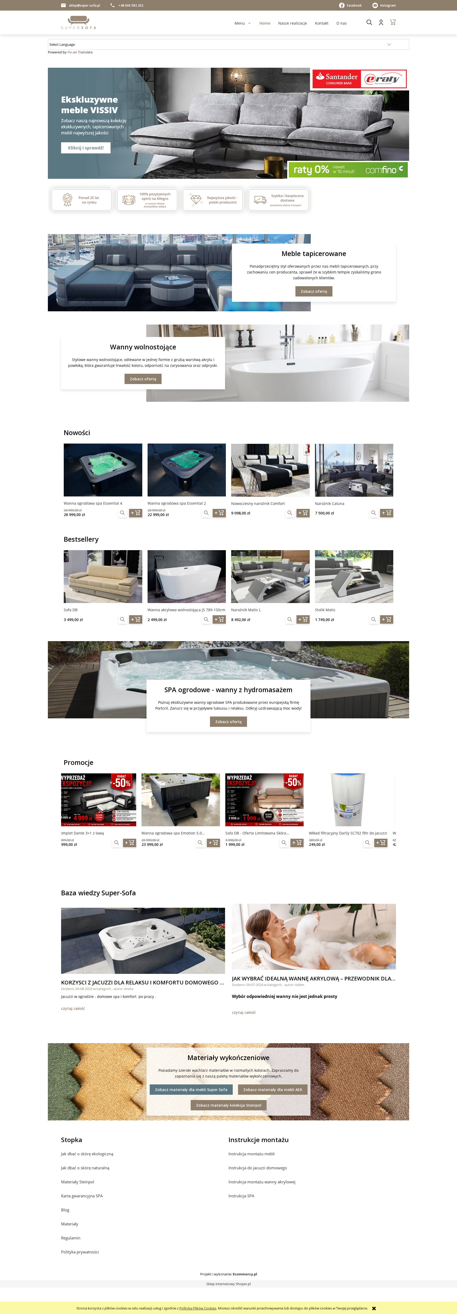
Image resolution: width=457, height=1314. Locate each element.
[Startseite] (78, 22)
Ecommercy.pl (245, 1274)
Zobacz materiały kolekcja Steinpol (228, 1105)
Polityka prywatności (80, 1251)
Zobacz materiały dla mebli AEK (272, 1089)
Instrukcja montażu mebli (252, 1153)
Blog (65, 1209)
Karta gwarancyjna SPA (82, 1195)
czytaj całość (73, 1008)
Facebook (354, 5)
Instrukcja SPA (241, 1195)
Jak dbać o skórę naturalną (85, 1167)
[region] (228, 123)
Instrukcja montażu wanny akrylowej (262, 1181)
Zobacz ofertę (314, 291)
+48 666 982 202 (130, 5)
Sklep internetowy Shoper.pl (228, 1283)
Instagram (388, 5)
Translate (85, 52)
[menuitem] (240, 23)
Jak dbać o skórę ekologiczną (87, 1153)
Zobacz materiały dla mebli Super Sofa (191, 1089)
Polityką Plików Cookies (197, 1308)
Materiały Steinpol (77, 1181)
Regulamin (70, 1237)
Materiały (69, 1223)
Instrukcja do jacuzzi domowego (258, 1167)
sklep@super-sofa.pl (84, 5)
